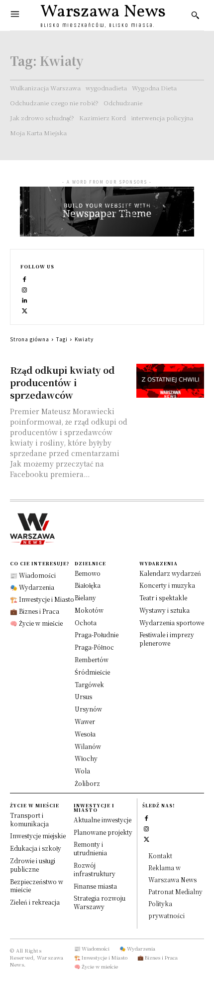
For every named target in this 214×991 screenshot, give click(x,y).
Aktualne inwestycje (102, 819)
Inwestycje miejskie (38, 835)
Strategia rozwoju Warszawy (99, 902)
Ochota (86, 622)
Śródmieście (92, 672)
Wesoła (85, 734)
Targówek (89, 684)
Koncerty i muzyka (167, 585)
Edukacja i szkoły (35, 848)
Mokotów (89, 610)
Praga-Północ (94, 647)
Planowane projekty (103, 832)
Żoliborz (87, 783)
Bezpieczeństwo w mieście (36, 885)
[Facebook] (24, 278)
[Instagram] (24, 288)
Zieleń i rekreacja (35, 902)
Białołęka (88, 585)
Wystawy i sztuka (164, 610)
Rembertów (91, 659)
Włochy (86, 758)
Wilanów (88, 746)
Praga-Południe (96, 634)
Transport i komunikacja (29, 819)
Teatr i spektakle (163, 597)
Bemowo (88, 573)
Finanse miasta (95, 886)
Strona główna (29, 339)
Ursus (83, 696)
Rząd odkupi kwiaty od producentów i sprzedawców (62, 382)
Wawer (85, 721)
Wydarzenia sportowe (171, 622)
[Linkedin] (24, 299)
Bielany (85, 597)
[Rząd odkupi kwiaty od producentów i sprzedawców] (170, 381)
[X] (24, 309)
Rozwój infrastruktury (94, 869)
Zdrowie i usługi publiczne (32, 864)
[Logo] (107, 528)
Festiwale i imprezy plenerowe (166, 638)
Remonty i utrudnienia (90, 848)
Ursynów (88, 709)
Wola (82, 770)
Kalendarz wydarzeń (170, 573)
